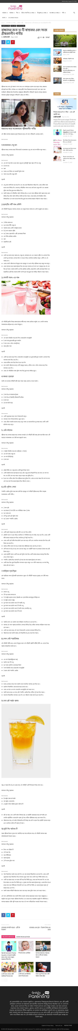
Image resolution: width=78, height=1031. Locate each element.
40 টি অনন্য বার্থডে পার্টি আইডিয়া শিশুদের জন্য (7, 975)
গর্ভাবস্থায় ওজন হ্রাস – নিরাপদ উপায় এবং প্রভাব (40, 929)
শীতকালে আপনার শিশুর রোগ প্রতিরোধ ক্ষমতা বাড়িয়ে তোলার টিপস (69, 158)
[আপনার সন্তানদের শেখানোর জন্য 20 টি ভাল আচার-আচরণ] (43, 946)
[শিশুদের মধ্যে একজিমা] (25, 946)
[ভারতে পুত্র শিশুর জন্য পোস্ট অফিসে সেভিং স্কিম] (43, 967)
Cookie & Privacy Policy (48, 1026)
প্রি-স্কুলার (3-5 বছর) (41, 13)
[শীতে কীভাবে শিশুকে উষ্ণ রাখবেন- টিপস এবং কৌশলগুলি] (57, 143)
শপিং (63, 13)
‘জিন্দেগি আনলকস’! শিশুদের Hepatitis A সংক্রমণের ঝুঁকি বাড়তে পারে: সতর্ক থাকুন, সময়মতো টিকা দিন (8, 956)
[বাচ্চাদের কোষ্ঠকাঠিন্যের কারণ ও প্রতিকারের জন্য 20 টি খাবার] (57, 52)
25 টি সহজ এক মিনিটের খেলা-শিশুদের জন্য (24, 975)
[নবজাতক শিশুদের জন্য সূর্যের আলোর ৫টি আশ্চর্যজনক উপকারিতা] (65, 41)
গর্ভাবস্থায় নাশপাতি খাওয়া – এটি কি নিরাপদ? (10, 929)
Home (3, 23)
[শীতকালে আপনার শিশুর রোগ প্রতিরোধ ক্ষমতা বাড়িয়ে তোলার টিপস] (57, 158)
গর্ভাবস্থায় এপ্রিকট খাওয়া (68, 58)
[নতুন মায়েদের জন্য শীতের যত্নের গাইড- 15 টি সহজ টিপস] (57, 150)
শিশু (17, 13)
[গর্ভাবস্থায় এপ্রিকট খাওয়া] (57, 61)
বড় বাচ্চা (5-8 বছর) (54, 13)
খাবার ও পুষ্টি (20, 23)
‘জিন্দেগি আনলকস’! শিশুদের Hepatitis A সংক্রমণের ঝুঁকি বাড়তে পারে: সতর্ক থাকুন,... (69, 132)
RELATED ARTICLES (8, 937)
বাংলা (3, 18)
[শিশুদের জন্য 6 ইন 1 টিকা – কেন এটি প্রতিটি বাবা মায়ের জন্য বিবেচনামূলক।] (65, 103)
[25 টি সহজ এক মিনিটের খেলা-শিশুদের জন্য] (25, 967)
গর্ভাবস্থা (11, 13)
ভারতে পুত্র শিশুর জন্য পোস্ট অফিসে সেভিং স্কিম (42, 975)
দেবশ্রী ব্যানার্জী (6, 37)
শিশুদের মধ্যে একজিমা (24, 953)
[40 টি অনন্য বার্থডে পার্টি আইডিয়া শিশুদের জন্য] (8, 967)
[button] (74, 13)
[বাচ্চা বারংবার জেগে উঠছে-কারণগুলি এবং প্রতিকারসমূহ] (57, 80)
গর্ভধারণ (4, 13)
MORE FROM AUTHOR (23, 937)
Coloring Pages (13, 18)
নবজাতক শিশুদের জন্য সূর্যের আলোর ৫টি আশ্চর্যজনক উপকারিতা (65, 44)
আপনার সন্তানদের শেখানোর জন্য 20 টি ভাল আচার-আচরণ (42, 955)
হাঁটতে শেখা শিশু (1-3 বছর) (27, 13)
